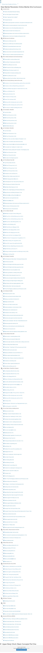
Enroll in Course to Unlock (21, 649)
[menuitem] (0, 2)
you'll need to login (26, 648)
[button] (0, 1)
